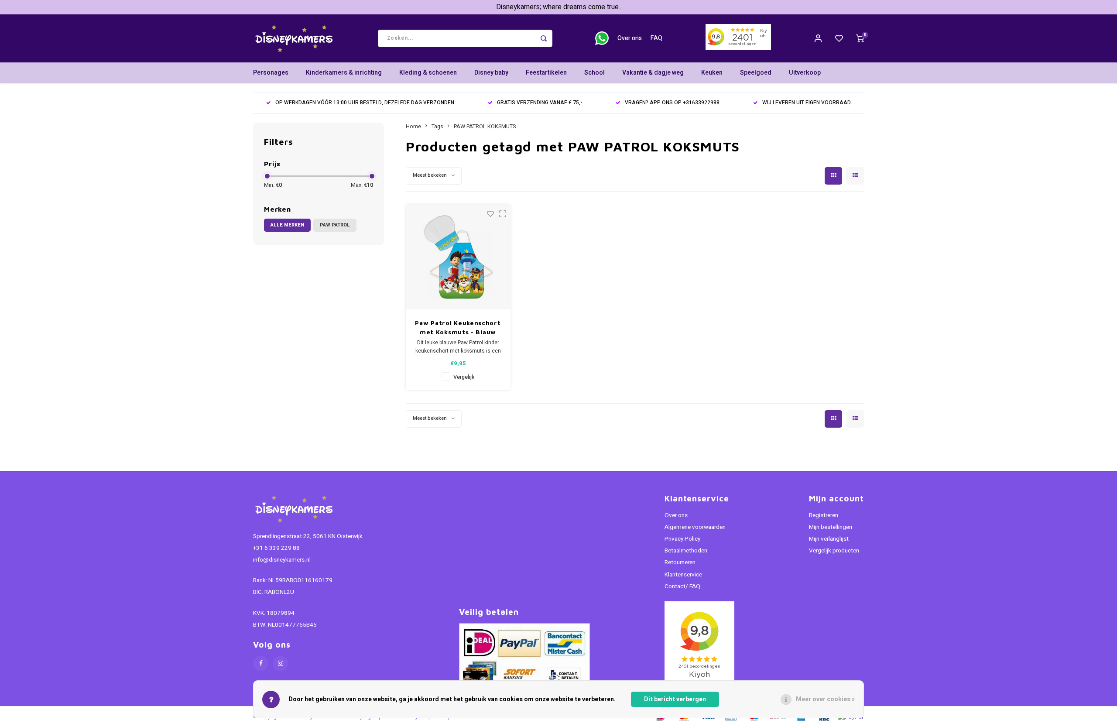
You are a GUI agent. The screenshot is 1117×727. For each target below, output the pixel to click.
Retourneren (680, 562)
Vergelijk (463, 377)
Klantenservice (683, 574)
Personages (270, 72)
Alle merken (287, 225)
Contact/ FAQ (682, 586)
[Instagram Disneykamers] (280, 663)
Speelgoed (755, 72)
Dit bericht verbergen (675, 699)
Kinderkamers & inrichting (344, 72)
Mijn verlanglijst (829, 539)
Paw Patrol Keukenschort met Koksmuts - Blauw (457, 327)
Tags (437, 126)
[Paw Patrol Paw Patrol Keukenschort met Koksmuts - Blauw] (458, 257)
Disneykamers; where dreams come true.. (558, 7)
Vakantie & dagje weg (653, 72)
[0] (860, 38)
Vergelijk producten (834, 550)
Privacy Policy (682, 539)
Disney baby (491, 72)
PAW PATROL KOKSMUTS (485, 126)
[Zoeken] (543, 38)
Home (413, 126)
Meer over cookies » (825, 699)
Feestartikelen (546, 72)
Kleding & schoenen (428, 72)
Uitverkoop (805, 72)
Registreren (823, 515)
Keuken (712, 72)
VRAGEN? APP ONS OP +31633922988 (672, 102)
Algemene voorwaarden (695, 527)
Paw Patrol (335, 225)
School (594, 72)
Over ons (629, 38)
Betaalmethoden (686, 550)
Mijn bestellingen (830, 527)
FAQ (656, 38)
